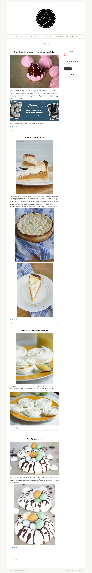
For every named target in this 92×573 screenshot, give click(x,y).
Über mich (23, 36)
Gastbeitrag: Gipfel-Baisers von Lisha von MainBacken (34, 52)
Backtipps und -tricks (72, 36)
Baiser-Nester (53, 90)
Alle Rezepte (34, 36)
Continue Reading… (14, 126)
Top (81, 570)
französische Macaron (44, 90)
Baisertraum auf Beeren (32, 92)
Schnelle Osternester (34, 439)
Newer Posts (14, 559)
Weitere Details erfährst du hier (47, 96)
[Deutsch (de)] (64, 55)
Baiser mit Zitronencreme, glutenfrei (34, 330)
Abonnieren (68, 69)
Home (16, 36)
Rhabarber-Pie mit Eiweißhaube (17, 92)
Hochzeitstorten (47, 36)
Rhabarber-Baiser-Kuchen (34, 137)
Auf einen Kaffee (59, 36)
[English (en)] (64, 53)
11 (57, 323)
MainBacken (52, 93)
